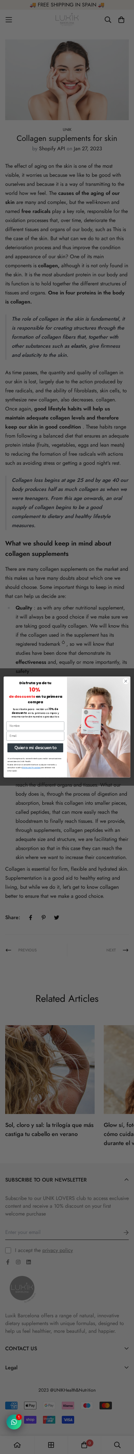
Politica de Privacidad (31, 768)
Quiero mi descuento (35, 748)
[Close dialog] (126, 681)
